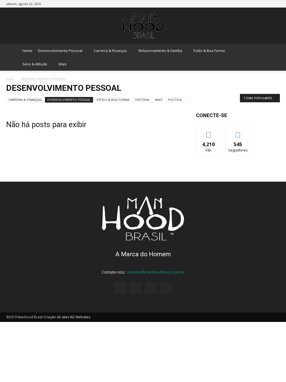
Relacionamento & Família (160, 50)
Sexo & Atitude (34, 64)
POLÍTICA (175, 100)
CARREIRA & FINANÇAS (24, 100)
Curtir (208, 132)
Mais (63, 64)
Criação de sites (56, 317)
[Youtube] (275, 4)
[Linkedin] (266, 4)
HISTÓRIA (142, 100)
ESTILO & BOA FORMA (113, 100)
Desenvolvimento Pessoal (60, 50)
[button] (273, 57)
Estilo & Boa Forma (209, 50)
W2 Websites (80, 317)
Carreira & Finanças (110, 50)
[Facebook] (248, 4)
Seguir (238, 132)
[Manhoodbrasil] (143, 26)
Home (27, 50)
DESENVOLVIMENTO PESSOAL (69, 100)
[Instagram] (257, 4)
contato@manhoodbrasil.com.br (155, 272)
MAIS (158, 100)
